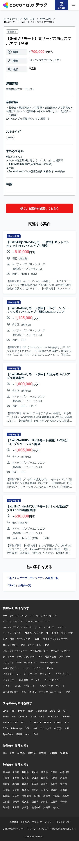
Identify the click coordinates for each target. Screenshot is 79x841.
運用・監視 (50, 656)
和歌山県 (26, 795)
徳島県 (15, 801)
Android (66, 716)
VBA (16, 722)
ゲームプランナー (26, 656)
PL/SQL (47, 722)
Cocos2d (23, 716)
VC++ (24, 722)
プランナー (64, 656)
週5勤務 (64, 753)
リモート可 (8, 753)
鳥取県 (37, 795)
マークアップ (30, 674)
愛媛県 (35, 801)
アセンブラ (45, 728)
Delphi (37, 722)
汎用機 (54, 633)
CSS (42, 716)
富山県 (44, 783)
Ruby (30, 710)
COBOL (58, 722)
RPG (5, 728)
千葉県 (54, 772)
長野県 (15, 789)
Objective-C (53, 716)
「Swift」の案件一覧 (19, 585)
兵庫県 (6, 795)
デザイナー (38, 668)
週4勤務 (53, 753)
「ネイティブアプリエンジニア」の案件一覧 (32, 578)
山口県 (6, 801)
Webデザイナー (11, 668)
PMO (46, 644)
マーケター (36, 679)
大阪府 (15, 772)
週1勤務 (21, 753)
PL (47, 633)
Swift (10, 137)
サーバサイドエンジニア (15, 615)
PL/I (67, 722)
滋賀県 (54, 789)
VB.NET (7, 722)
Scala (6, 716)
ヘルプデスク (46, 685)
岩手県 (25, 777)
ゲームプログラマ (39, 650)
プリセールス (34, 644)
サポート (60, 685)
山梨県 (6, 789)
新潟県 (35, 783)
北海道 (6, 777)
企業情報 (14, 821)
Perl (14, 716)
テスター (61, 627)
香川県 (25, 801)
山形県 (54, 777)
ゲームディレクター (61, 650)
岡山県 (56, 795)
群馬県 (25, 783)
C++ (65, 710)
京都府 (63, 789)
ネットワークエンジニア (38, 621)
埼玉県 (44, 772)
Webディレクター (49, 662)
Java (5, 710)
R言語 (19, 734)
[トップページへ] (25, 5)
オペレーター (30, 685)
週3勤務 (42, 753)
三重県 (44, 789)
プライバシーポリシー (43, 821)
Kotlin (67, 728)
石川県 (54, 783)
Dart (35, 734)
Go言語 (58, 728)
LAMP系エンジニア (33, 633)
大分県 (15, 807)
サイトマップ (62, 821)
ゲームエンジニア (12, 633)
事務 (23, 691)
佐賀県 (54, 801)
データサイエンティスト (51, 691)
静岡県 (35, 789)
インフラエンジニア (13, 621)
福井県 (63, 783)
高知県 (44, 801)
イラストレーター (12, 674)
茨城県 (6, 783)
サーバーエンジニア (44, 627)
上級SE (36, 638)
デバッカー (8, 656)
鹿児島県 (36, 807)
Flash (50, 668)
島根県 (46, 795)
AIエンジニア (23, 638)
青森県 (15, 777)
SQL (27, 728)
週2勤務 (32, 753)
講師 (68, 691)
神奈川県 (64, 772)
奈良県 (15, 795)
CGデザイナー (63, 674)
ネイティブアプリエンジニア (44, 60)
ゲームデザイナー (53, 679)
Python (21, 710)
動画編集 (23, 679)
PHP (13, 710)
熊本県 (6, 807)
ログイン (31, 828)
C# (59, 710)
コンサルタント (10, 644)
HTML (33, 716)
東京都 (6, 772)
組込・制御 (8, 638)
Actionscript (16, 728)
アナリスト (8, 662)
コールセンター (10, 691)
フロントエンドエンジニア (43, 615)
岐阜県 (25, 789)
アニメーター (46, 674)
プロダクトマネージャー (15, 650)
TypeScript (8, 734)
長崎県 (63, 801)
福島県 (63, 777)
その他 (56, 807)
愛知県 (35, 772)
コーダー (25, 668)
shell (35, 728)
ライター (7, 685)
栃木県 (15, 783)
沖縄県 (46, 807)
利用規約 (25, 821)
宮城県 (35, 777)
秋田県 (44, 777)
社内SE (32, 691)
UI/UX (18, 685)
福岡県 (25, 772)
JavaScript (41, 710)
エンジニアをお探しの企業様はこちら (57, 828)
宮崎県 (25, 807)
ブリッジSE (67, 633)
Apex (27, 734)
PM (23, 644)
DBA (39, 656)
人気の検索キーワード (14, 828)
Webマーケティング (27, 662)
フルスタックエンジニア (55, 638)
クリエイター (9, 679)
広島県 (65, 795)
